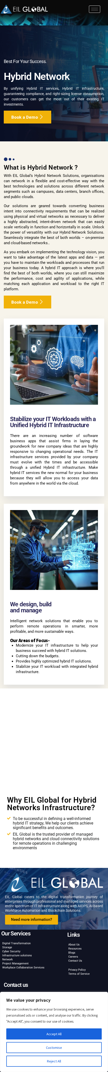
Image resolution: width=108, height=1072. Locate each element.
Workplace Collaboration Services (23, 967)
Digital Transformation (16, 943)
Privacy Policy (77, 969)
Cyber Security (11, 951)
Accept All (54, 1034)
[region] (54, 1032)
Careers (73, 956)
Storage (7, 947)
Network (7, 959)
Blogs (71, 952)
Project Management (15, 963)
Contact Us (75, 960)
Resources (75, 948)
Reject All (54, 1061)
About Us (74, 944)
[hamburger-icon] (94, 9)
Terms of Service (79, 973)
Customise (54, 1047)
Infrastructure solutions (17, 955)
